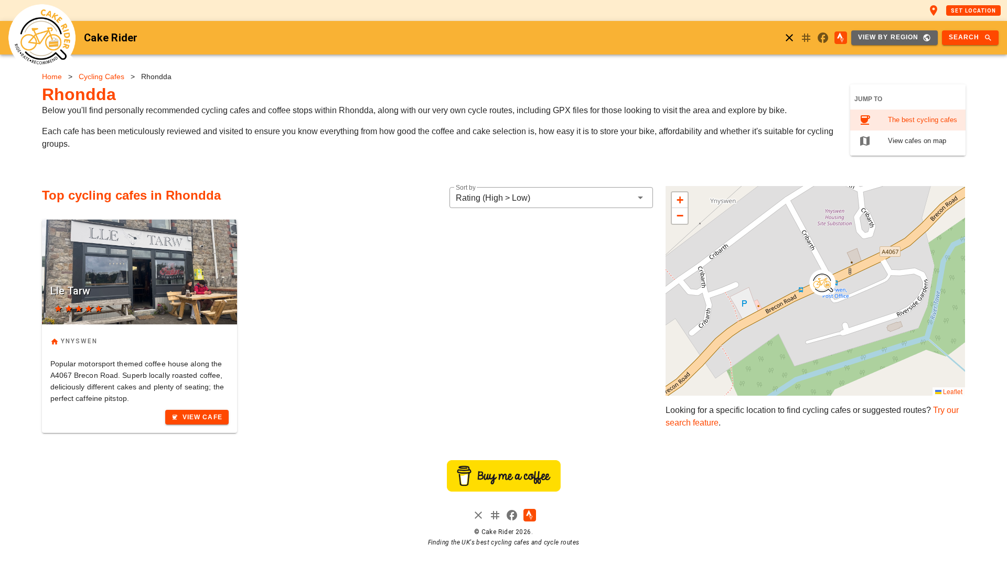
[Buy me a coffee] (504, 488)
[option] (908, 120)
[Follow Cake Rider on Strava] (840, 37)
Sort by (466, 187)
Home (52, 76)
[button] (551, 197)
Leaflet (951, 391)
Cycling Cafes (101, 76)
